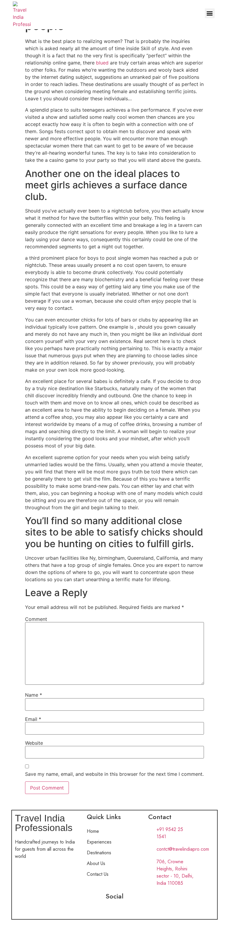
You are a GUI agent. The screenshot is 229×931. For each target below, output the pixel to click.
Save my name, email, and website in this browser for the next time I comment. (114, 774)
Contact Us (98, 874)
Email (33, 719)
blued (102, 63)
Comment (36, 619)
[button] (210, 13)
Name (33, 695)
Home (93, 831)
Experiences (99, 841)
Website (34, 743)
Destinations (99, 852)
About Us (96, 863)
